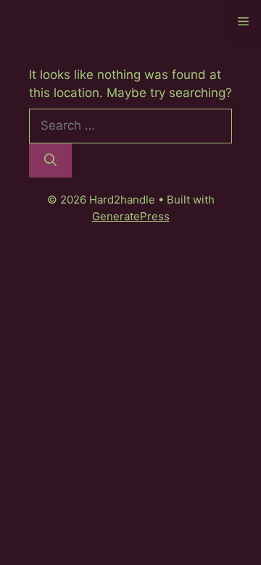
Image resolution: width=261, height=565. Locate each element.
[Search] (50, 160)
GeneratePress (131, 216)
